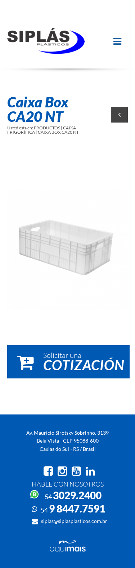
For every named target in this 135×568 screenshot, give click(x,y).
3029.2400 (73, 495)
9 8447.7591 (73, 508)
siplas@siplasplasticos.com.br (74, 521)
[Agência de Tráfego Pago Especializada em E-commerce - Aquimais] (68, 550)
